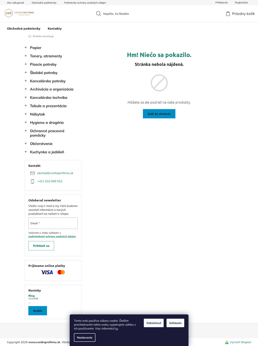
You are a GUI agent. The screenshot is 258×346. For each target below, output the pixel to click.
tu (116, 328)
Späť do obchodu (159, 114)
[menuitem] (23, 28)
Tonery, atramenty (46, 56)
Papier (35, 47)
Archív (37, 310)
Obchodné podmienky (44, 2)
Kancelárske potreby (48, 81)
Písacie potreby (43, 64)
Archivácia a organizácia (51, 89)
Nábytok (37, 114)
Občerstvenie (41, 143)
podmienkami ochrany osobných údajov (52, 236)
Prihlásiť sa (41, 246)
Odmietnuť (153, 323)
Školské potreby (43, 72)
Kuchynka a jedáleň (47, 152)
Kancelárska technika (48, 97)
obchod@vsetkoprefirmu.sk (55, 173)
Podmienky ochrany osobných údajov (85, 2)
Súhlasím (175, 323)
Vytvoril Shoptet (240, 342)
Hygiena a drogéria (47, 122)
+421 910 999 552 (49, 181)
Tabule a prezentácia (48, 105)
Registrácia (241, 2)
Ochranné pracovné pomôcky (47, 133)
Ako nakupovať (15, 2)
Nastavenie (84, 337)
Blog (31, 295)
